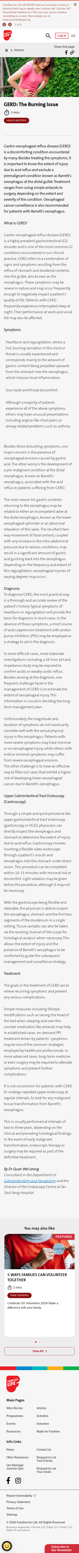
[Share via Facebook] (67, 52)
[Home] (6, 50)
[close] (75, 4)
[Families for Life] (7, 35)
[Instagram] (18, 1480)
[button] (36, 1342)
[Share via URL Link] (72, 52)
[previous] (5, 24)
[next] (10, 24)
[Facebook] (9, 1480)
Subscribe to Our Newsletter (61, 1548)
